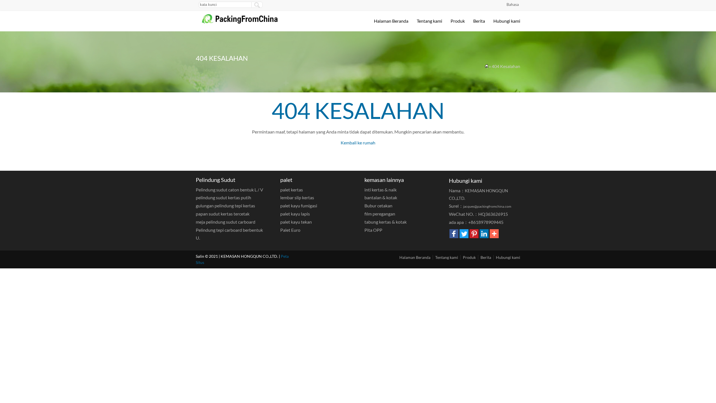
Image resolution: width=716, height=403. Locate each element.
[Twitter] (464, 233)
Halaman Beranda (391, 21)
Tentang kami (429, 21)
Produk (458, 21)
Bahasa (513, 4)
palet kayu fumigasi (298, 205)
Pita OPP (373, 230)
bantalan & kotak (380, 197)
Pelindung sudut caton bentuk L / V (229, 189)
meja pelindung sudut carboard (225, 221)
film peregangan (379, 213)
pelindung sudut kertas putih (223, 197)
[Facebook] (454, 233)
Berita (479, 21)
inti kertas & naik (380, 189)
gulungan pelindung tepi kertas (225, 205)
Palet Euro (290, 230)
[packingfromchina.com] (244, 22)
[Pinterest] (474, 233)
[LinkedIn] (484, 233)
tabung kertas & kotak (385, 221)
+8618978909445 (485, 222)
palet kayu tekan (296, 221)
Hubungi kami (506, 21)
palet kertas (291, 189)
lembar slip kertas (297, 197)
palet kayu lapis (295, 213)
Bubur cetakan (378, 205)
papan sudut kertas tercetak (222, 213)
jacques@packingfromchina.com (487, 206)
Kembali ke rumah (358, 142)
